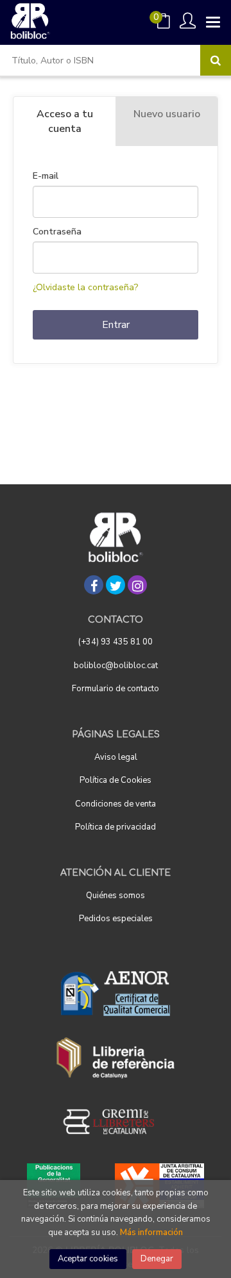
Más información (151, 1232)
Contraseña (57, 231)
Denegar (157, 1259)
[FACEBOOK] (93, 584)
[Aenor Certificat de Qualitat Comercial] (115, 993)
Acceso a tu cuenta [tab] (65, 121)
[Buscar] (215, 60)
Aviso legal (115, 757)
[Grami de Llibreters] (115, 1121)
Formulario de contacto (115, 688)
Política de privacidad (115, 827)
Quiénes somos (115, 895)
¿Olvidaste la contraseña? (85, 287)
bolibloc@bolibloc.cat (116, 665)
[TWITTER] (115, 584)
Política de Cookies (115, 780)
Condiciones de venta (115, 804)
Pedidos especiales (116, 918)
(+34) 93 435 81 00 (115, 642)
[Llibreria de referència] (116, 1057)
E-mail (45, 176)
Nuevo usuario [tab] (166, 114)
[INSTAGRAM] (137, 584)
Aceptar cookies (88, 1259)
